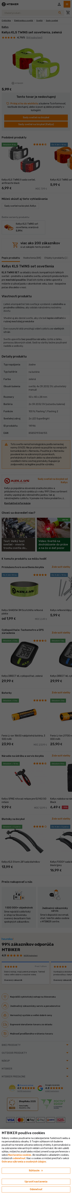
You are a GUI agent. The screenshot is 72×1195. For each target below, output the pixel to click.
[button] (19, 1158)
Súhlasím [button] (36, 1171)
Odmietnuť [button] (36, 1189)
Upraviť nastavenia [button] (36, 1181)
